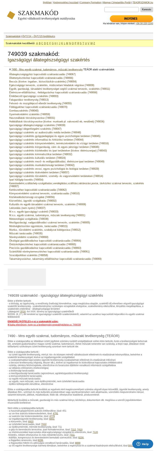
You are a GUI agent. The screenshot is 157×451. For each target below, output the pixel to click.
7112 (73, 429)
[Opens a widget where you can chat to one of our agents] (142, 444)
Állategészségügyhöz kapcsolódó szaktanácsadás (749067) (42, 74)
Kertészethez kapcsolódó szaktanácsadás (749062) (38, 189)
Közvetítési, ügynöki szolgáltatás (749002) (32, 200)
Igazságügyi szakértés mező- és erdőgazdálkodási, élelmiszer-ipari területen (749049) (56, 161)
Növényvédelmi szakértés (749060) (28, 237)
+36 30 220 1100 (144, 23)
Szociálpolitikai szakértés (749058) (28, 255)
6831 (52, 419)
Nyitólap (47, 2)
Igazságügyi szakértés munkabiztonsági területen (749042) (41, 165)
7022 (44, 424)
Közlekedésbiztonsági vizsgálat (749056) (32, 197)
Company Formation (90, 2)
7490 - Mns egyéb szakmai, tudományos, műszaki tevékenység (47, 69)
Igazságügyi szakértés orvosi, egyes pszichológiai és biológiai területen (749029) (54, 168)
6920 (31, 421)
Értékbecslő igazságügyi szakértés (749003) (33, 96)
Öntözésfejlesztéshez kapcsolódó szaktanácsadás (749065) (42, 244)
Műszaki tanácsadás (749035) (26, 233)
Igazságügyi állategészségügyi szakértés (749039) (37, 125)
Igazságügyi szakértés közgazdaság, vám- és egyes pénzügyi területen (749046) (54, 147)
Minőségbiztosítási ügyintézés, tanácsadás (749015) (38, 226)
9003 (130, 445)
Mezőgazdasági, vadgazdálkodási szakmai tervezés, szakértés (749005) (49, 222)
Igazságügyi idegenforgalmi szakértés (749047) (35, 128)
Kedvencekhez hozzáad (65, 2)
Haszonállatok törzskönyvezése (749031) (32, 117)
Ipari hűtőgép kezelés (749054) (26, 179)
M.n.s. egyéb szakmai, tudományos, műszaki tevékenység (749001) (47, 215)
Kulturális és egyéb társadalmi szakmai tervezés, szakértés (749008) (47, 204)
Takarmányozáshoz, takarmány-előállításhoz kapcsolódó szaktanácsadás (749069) (55, 258)
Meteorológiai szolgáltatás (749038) (28, 218)
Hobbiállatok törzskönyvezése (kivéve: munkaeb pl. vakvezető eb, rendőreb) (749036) (56, 121)
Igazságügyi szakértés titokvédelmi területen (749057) (39, 172)
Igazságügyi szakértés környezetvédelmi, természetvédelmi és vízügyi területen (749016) (59, 143)
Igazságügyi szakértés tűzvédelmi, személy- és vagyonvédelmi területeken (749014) (56, 176)
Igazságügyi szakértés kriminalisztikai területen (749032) (40, 154)
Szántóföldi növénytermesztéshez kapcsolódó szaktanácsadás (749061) (49, 251)
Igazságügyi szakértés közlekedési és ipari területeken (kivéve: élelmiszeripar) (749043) (58, 150)
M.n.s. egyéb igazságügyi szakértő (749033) (33, 211)
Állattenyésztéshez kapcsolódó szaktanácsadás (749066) (41, 78)
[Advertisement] (55, 277)
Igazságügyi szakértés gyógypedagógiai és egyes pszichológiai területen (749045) (54, 136)
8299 (40, 440)
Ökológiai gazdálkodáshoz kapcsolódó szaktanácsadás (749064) (45, 240)
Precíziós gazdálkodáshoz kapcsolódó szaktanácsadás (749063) (45, 248)
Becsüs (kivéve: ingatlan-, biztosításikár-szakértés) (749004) (43, 81)
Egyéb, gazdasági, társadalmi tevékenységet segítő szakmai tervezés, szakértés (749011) (59, 88)
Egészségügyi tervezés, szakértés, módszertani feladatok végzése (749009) (51, 85)
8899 (77, 443)
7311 (72, 435)
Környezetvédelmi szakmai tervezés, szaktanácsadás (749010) (44, 193)
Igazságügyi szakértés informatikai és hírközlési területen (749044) (46, 139)
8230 (81, 437)
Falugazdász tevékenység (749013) (29, 99)
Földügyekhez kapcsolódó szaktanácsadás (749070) (38, 107)
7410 (80, 429)
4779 (52, 416)
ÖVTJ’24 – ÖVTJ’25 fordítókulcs (38, 36)
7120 (95, 432)
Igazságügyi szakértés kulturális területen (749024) (37, 157)
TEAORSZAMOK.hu (142, 2)
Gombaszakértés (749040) (23, 110)
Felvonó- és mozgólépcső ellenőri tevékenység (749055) (40, 103)
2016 (23, 311)
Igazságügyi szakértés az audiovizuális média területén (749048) (45, 132)
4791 (55, 413)
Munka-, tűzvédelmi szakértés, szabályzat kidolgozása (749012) (45, 229)
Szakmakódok (13, 36)
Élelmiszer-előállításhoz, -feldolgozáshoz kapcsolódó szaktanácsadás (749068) (53, 92)
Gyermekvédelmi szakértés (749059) (29, 114)
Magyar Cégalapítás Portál (117, 2)
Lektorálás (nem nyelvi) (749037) (27, 208)
